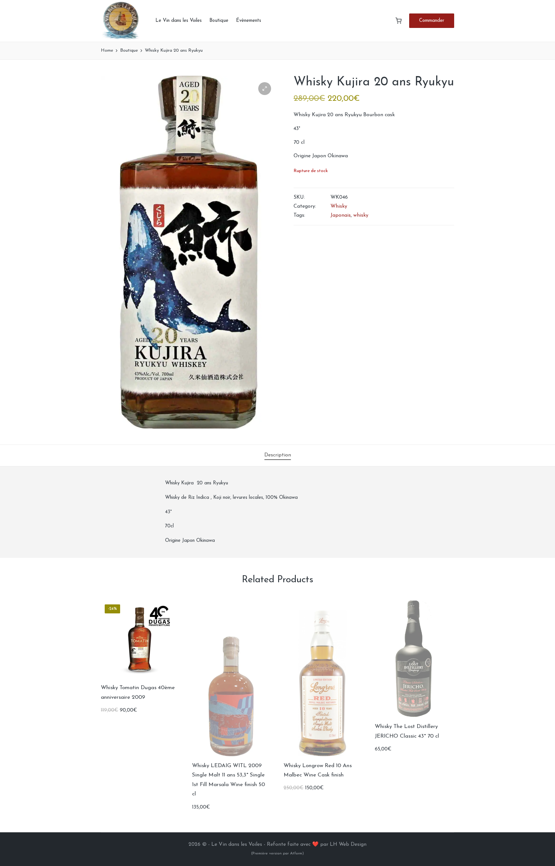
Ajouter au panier (140, 677)
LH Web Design (348, 844)
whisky (360, 215)
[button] (431, 20)
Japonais (340, 215)
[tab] (277, 455)
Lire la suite (231, 755)
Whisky (338, 206)
